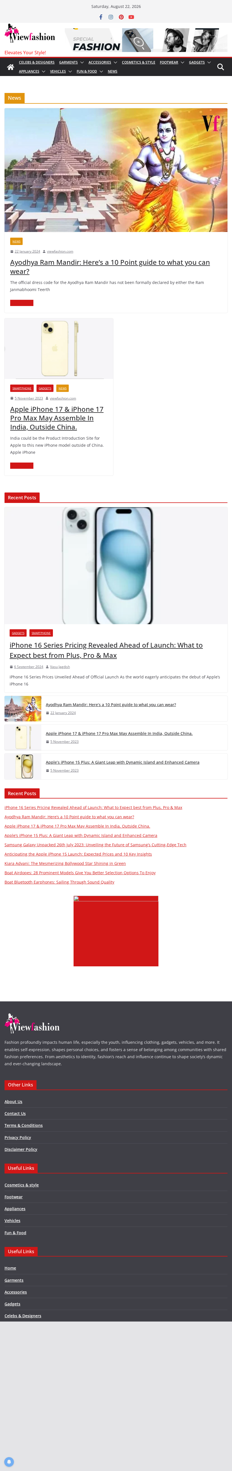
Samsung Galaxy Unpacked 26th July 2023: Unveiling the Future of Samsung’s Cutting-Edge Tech (95, 844)
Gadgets (197, 62)
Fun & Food (87, 71)
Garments (68, 62)
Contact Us (15, 1113)
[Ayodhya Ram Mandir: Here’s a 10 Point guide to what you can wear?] (116, 170)
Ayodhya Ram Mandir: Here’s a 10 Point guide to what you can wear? (110, 266)
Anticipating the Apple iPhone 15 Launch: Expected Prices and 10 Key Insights (78, 854)
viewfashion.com (60, 251)
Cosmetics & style (22, 1185)
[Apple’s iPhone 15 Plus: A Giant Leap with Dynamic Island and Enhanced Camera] (23, 766)
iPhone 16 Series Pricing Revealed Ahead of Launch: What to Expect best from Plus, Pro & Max (106, 650)
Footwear (169, 62)
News (112, 71)
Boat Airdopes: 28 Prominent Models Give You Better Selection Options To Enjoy (80, 872)
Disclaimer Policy (21, 1149)
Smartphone (21, 388)
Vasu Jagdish (60, 666)
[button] (81, 62)
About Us (13, 1101)
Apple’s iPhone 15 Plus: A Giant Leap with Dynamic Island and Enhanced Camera (122, 762)
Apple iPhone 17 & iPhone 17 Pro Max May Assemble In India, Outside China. (57, 417)
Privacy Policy (18, 1137)
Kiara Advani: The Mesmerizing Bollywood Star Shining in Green (65, 863)
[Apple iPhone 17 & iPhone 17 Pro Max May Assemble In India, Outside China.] (59, 348)
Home (10, 1268)
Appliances (29, 71)
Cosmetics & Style (138, 62)
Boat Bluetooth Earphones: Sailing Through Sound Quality (59, 882)
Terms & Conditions (24, 1125)
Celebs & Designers (37, 62)
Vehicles (58, 71)
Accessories (100, 62)
